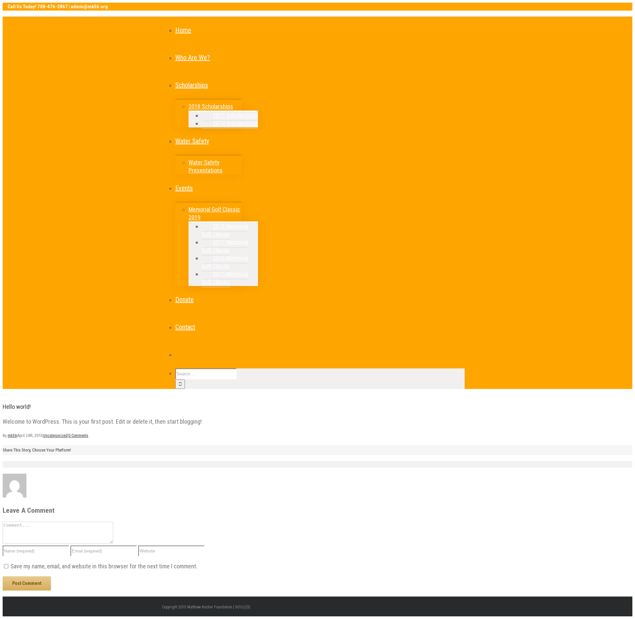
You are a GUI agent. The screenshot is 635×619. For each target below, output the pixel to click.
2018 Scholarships (211, 106)
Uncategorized (55, 435)
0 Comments (78, 435)
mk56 (12, 435)
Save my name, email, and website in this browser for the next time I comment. (104, 566)
